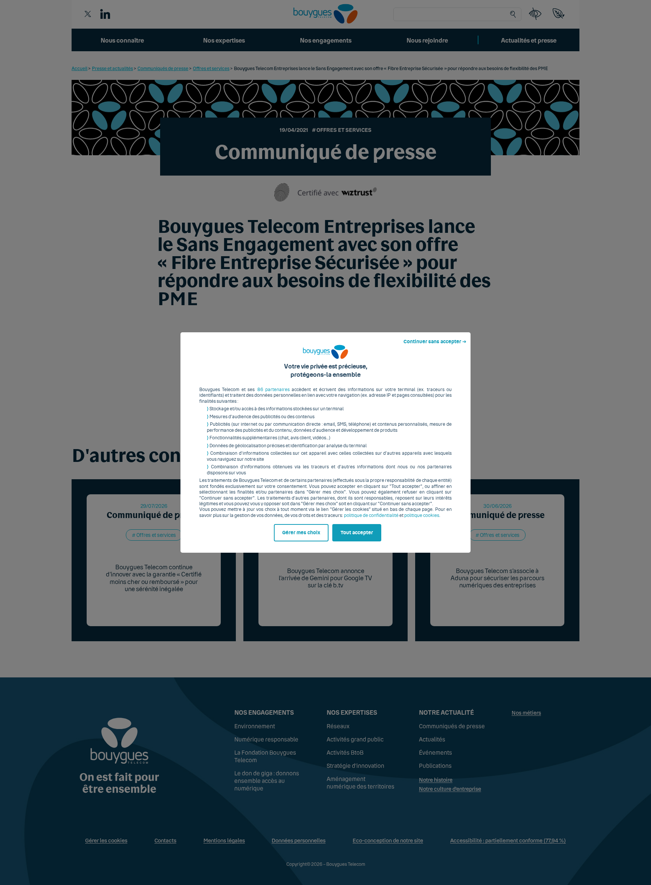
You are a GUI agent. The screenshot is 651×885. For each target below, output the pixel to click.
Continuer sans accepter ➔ (434, 342)
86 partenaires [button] (273, 389)
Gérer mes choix (301, 533)
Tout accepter (357, 533)
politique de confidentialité (371, 515)
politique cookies (421, 515)
